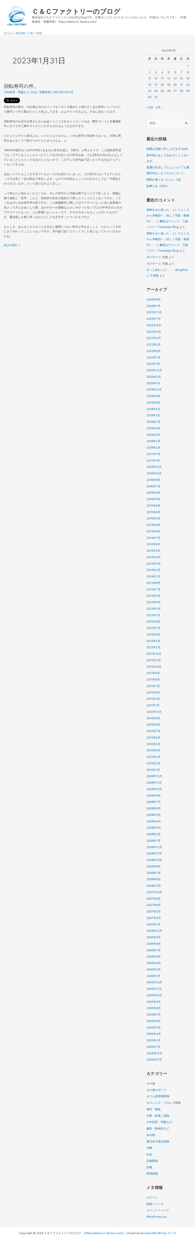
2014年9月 (153, 525)
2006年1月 (153, 976)
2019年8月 (153, 402)
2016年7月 (153, 486)
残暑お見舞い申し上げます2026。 (168, 149)
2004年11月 (154, 1059)
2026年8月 (153, 299)
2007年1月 (153, 924)
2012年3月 (153, 641)
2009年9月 (153, 795)
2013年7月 (153, 589)
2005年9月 (153, 1002)
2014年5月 (153, 550)
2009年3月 (153, 827)
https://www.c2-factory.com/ (104, 1233)
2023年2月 (153, 338)
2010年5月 (153, 744)
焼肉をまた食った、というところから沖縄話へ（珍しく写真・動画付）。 (167, 215)
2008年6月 (153, 879)
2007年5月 (153, 911)
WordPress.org (156, 1217)
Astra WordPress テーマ (160, 1233)
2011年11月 (153, 660)
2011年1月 (153, 705)
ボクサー (152, 257)
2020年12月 (154, 370)
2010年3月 (153, 757)
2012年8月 (153, 621)
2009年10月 (154, 789)
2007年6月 (153, 905)
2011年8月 (153, 679)
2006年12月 (154, 931)
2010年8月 (153, 724)
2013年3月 (153, 608)
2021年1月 (153, 364)
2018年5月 (153, 435)
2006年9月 (153, 937)
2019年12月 (154, 389)
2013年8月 (153, 583)
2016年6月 (153, 492)
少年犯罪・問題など (17, 92)
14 (181, 78)
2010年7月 (153, 731)
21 (181, 84)
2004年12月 (154, 1053)
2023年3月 (153, 331)
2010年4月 (153, 750)
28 (181, 91)
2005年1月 (153, 1047)
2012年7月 (153, 628)
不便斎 (154, 275)
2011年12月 (153, 654)
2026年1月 (153, 306)
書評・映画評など (157, 1128)
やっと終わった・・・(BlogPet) (167, 270)
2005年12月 (154, 982)
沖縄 (149, 1148)
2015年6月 (153, 512)
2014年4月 (153, 557)
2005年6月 (153, 1021)
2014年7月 (153, 538)
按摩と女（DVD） (157, 186)
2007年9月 (153, 898)
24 (156, 91)
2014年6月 (153, 544)
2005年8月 (153, 1008)
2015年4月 (153, 518)
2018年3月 (153, 441)
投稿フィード (155, 1204)
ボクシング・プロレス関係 (163, 1103)
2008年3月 (153, 885)
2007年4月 (153, 918)
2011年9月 (153, 673)
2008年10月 (154, 860)
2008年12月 (154, 847)
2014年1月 (153, 576)
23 (149, 91)
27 (175, 91)
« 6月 (149, 107)
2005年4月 (153, 1034)
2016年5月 (153, 499)
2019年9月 (153, 396)
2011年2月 (153, 699)
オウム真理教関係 (157, 1096)
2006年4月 (153, 963)
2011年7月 (153, 686)
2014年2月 (153, 570)
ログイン (152, 1197)
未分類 (150, 1135)
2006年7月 (153, 950)
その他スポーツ (156, 1090)
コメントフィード (157, 1210)
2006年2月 (153, 969)
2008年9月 (153, 866)
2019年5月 (153, 409)
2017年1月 (153, 460)
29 (187, 91)
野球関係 (152, 1173)
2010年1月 (153, 770)
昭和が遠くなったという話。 (165, 179)
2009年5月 (153, 815)
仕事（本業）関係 (157, 1116)
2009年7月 (153, 802)
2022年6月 (153, 351)
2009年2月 (153, 834)
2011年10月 (153, 667)
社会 (34, 92)
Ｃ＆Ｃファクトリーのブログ (76, 11)
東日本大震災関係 (157, 1141)
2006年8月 (153, 944)
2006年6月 (153, 956)
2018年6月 (153, 428)
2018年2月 (153, 447)
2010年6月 (153, 737)
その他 (150, 1083)
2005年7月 (153, 1014)
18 (162, 84)
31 (155, 97)
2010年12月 (154, 712)
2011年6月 (153, 692)
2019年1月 (153, 415)
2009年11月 (154, 782)
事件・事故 (153, 1109)
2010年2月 (153, 763)
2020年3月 (153, 377)
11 (162, 78)
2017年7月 (153, 454)
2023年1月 (153, 344)
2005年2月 (153, 1040)
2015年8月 (153, 505)
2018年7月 (153, 422)
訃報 (149, 1167)
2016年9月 (153, 480)
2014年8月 (153, 531)
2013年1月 (153, 615)
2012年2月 (153, 647)
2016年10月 (154, 473)
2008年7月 (153, 873)
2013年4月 (153, 602)
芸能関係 (152, 1161)
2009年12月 (154, 776)
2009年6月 (153, 808)
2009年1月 (153, 840)
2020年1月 (153, 383)
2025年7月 (153, 319)
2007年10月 (154, 892)
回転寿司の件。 (21, 86)
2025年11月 (154, 312)
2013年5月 (153, 596)
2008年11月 (154, 853)
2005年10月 (154, 995)
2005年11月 (154, 989)
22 (187, 84)
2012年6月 (153, 634)
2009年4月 (153, 821)
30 (149, 97)
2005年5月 (153, 1027)
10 (155, 78)
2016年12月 (154, 467)
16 (149, 84)
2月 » (159, 107)
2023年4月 (153, 325)
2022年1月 (153, 357)
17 (155, 84)
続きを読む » (12, 245)
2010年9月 (153, 718)
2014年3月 (153, 563)
